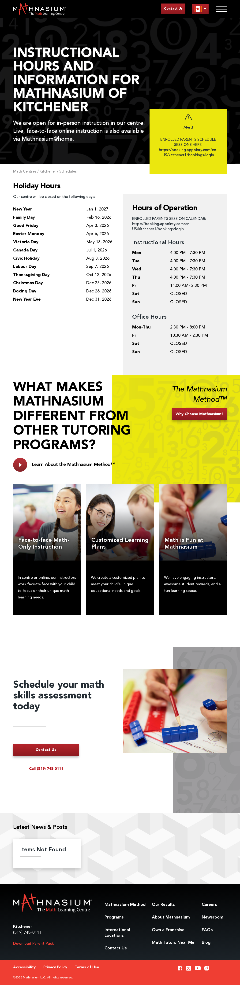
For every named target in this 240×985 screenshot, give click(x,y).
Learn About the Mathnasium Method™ (73, 464)
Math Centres (24, 171)
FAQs (207, 930)
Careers (209, 905)
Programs (114, 917)
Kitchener (48, 171)
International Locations (117, 933)
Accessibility (24, 967)
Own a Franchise (168, 930)
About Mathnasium (171, 917)
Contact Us (173, 8)
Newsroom (212, 917)
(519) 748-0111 (27, 932)
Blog (206, 943)
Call (46, 769)
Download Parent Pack (33, 944)
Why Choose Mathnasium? (199, 414)
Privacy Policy (55, 967)
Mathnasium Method (125, 905)
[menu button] (200, 9)
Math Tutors (173, 943)
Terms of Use (87, 967)
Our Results (163, 905)
